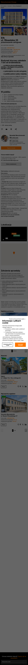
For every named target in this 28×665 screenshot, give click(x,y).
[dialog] (14, 332)
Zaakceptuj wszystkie (20, 345)
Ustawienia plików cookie (7, 345)
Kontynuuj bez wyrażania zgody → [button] (17, 319)
